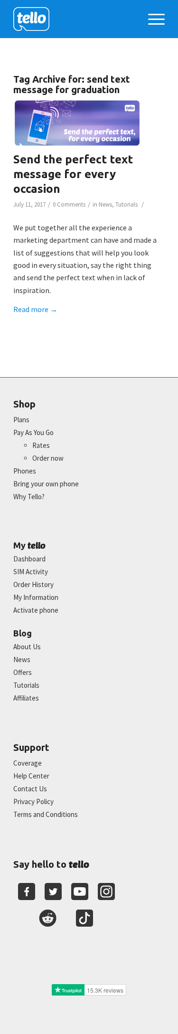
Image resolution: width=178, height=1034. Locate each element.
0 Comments (69, 204)
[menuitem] (152, 19)
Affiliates (26, 697)
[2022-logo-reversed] (73, 19)
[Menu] (152, 19)
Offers (22, 672)
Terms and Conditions (45, 814)
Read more (35, 309)
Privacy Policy (33, 801)
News (105, 204)
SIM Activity (30, 571)
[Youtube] (79, 891)
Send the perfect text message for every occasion (73, 174)
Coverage (27, 763)
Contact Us (30, 788)
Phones (24, 470)
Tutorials (126, 204)
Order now (48, 458)
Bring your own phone (46, 483)
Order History (33, 584)
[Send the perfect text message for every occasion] (77, 123)
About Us (27, 646)
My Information (35, 597)
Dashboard (29, 558)
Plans (21, 419)
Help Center (31, 775)
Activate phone (35, 610)
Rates (41, 445)
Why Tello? (29, 496)
